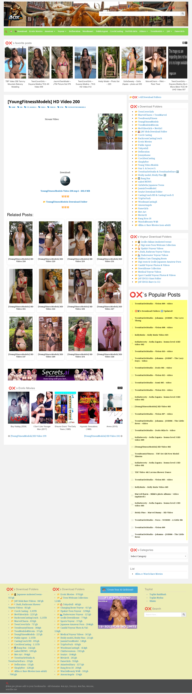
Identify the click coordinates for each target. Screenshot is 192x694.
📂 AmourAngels (143, 205)
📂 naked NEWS (143, 182)
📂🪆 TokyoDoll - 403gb (69, 604)
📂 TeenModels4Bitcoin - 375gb (27, 631)
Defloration (74, 31)
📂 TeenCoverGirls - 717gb (24, 624)
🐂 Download (20, 31)
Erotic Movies (36, 31)
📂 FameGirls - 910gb (67, 661)
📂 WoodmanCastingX (146, 202)
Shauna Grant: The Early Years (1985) (65, 427)
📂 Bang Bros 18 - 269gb (69, 668)
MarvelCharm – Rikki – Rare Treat (155, 82)
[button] (6, 31)
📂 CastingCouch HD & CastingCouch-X (154, 195)
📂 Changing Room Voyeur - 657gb (74, 607)
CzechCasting (116, 31)
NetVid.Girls (131, 31)
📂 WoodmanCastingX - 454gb (72, 648)
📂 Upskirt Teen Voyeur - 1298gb (73, 611)
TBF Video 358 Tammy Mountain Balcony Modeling (15, 84)
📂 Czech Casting (143, 135)
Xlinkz (153, 601)
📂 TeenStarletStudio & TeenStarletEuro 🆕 (157, 171)
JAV (168, 31)
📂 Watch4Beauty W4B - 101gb (72, 671)
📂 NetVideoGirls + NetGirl (148, 128)
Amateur (49, 31)
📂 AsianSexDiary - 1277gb (70, 664)
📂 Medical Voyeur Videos (148, 272)
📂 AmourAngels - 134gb (69, 674)
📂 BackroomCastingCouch (148, 138)
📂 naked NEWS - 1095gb (24, 651)
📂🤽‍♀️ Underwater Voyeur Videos (151, 255)
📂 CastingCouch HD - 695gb (25, 641)
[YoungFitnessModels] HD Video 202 (102, 436)
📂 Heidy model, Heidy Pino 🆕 (150, 175)
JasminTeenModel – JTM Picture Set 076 (62, 82)
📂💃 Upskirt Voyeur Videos (149, 248)
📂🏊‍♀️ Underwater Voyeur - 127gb (74, 614)
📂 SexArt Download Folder (148, 192)
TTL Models (31, 107)
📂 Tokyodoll (141, 148)
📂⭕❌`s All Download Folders (145, 97)
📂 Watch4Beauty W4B (146, 222)
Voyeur (61, 31)
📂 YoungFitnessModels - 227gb (26, 634)
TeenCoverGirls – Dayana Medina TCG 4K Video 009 (38, 84)
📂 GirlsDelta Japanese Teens (149, 185)
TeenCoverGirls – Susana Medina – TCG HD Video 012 (85, 84)
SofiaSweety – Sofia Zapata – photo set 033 (132, 82)
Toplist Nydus (156, 598)
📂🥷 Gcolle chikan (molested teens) (153, 242)
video (43, 107)
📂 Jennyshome (142, 155)
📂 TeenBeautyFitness (146, 118)
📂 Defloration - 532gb (22, 664)
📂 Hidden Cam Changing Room (151, 258)
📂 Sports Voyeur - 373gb (69, 621)
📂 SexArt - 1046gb (66, 654)
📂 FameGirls (141, 208)
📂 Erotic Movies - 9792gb (70, 594)
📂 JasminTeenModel (145, 188)
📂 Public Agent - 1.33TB (23, 638)
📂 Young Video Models (146, 165)
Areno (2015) (112, 426)
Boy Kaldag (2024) (19, 426)
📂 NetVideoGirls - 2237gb (24, 614)
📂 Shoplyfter (142, 162)
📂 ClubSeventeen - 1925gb (71, 651)
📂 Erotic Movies (143, 141)
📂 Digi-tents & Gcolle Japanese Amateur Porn (158, 262)
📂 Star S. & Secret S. (145, 168)
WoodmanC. (88, 31)
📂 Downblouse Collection (148, 268)
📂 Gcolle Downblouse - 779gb (72, 618)
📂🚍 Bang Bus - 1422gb (23, 648)
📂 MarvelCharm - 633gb (23, 621)
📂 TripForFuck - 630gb (69, 644)
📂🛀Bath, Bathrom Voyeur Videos (152, 252)
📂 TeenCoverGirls (144, 111)
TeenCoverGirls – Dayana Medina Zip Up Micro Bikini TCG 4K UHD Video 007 (179, 85)
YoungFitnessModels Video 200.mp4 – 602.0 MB (65, 191)
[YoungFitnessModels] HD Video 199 (28, 436)
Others (142, 31)
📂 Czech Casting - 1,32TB (24, 611)
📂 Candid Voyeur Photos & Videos (152, 265)
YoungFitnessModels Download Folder (66, 202)
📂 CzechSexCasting (145, 158)
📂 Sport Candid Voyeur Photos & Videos (155, 275)
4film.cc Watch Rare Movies (149, 574)
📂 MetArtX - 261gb (67, 658)
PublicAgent (102, 31)
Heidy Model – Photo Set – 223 (108, 82)
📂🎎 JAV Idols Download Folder (151, 131)
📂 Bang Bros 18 (143, 218)
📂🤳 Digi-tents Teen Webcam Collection (155, 245)
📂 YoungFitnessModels (146, 122)
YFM (61, 107)
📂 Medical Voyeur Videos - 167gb (74, 634)
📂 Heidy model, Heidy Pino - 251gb (75, 638)
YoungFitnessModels (77, 107)
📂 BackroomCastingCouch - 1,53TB (29, 618)
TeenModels (156, 31)
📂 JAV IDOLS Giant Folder (148, 278)
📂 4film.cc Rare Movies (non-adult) (153, 225)
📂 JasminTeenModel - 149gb (71, 641)
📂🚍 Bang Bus (142, 178)
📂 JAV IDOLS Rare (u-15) (147, 282)
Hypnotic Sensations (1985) (89, 427)
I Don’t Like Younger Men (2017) (42, 427)
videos (53, 107)
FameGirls (180, 31)
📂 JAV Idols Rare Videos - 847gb (27, 601)
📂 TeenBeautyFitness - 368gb (26, 628)
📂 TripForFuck (143, 198)
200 (21, 107)
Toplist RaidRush (158, 594)
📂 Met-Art (140, 212)
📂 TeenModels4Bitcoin (147, 125)
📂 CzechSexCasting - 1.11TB (25, 644)
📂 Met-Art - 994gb (20, 654)
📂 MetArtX (141, 215)
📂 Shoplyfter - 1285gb (22, 668)
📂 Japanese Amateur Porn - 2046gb (75, 624)
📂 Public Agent (143, 145)
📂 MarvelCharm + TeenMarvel (151, 115)
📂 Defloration (142, 152)
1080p (13, 107)
